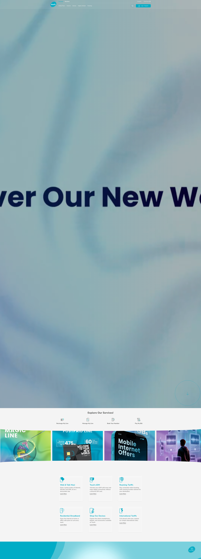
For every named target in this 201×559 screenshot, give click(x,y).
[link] (25, 445)
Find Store (146, 1)
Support (139, 1)
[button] (187, 392)
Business (67, 1)
